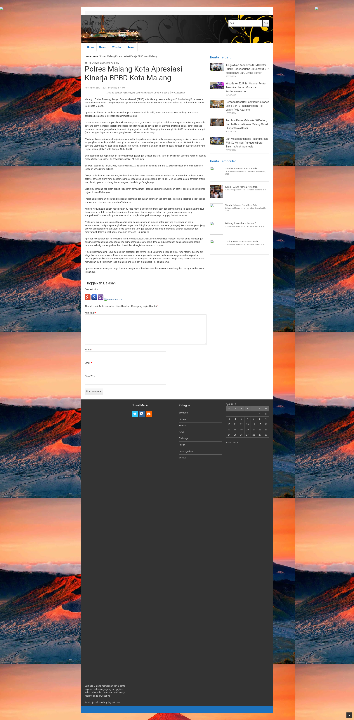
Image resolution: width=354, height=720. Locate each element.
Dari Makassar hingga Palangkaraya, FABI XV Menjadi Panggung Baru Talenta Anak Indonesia (247, 142)
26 (241, 435)
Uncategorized (186, 451)
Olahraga (183, 438)
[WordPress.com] (113, 299)
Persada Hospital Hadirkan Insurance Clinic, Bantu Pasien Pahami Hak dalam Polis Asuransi (247, 105)
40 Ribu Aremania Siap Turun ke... (242, 168)
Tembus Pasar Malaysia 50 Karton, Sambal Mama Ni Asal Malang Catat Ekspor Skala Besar (247, 124)
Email (88, 363)
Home (90, 47)
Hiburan (130, 47)
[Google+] (88, 299)
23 (266, 429)
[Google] (94, 299)
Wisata (116, 47)
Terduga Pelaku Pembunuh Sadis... (242, 241)
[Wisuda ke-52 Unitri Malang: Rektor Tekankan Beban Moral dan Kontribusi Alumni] (217, 85)
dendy (114, 87)
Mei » (235, 442)
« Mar (228, 442)
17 (229, 429)
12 (241, 424)
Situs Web (90, 376)
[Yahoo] (101, 299)
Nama (88, 349)
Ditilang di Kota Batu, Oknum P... (241, 223)
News (102, 47)
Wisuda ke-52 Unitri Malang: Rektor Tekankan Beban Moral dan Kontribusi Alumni (246, 87)
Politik (182, 445)
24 (229, 435)
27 (247, 435)
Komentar (90, 313)
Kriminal (183, 425)
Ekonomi (183, 412)
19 (241, 429)
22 (259, 429)
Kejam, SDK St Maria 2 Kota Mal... (241, 187)
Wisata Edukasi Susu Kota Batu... (242, 205)
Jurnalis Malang (96, 26)
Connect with (91, 289)
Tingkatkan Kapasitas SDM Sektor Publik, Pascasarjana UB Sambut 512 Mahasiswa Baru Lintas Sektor (247, 69)
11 (235, 424)
